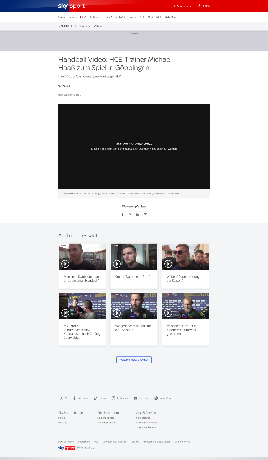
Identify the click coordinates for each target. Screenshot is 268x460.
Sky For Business (105, 417)
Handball (65, 26)
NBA (150, 17)
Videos (73, 17)
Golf (142, 17)
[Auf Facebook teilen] (122, 214)
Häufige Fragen (66, 441)
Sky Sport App (143, 417)
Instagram (122, 398)
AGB (96, 441)
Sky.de (61, 417)
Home (61, 17)
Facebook (83, 398)
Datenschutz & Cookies (114, 441)
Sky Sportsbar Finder (146, 422)
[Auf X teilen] (130, 214)
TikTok (102, 398)
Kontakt (135, 441)
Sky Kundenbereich (146, 427)
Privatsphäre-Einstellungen (157, 441)
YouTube (144, 398)
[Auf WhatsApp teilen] (138, 214)
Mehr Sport (171, 17)
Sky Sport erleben (183, 6)
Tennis (132, 17)
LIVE (84, 17)
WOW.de (62, 422)
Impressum (84, 441)
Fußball (94, 17)
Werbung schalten (106, 422)
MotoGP (120, 17)
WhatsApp (165, 398)
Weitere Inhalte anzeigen (134, 359)
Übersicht (84, 26)
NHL (158, 17)
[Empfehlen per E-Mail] (146, 214)
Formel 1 (107, 17)
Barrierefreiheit (182, 441)
